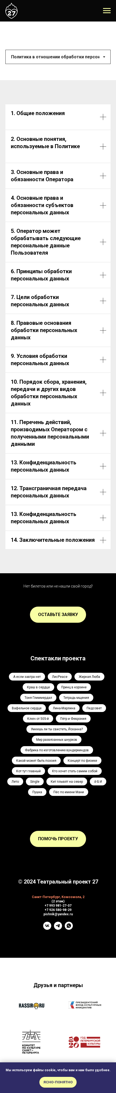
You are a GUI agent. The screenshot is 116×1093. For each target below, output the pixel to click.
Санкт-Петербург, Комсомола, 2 (58, 897)
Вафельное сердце (27, 708)
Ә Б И (98, 782)
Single (34, 782)
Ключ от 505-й (38, 719)
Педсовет (94, 708)
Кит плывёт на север (67, 782)
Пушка (37, 792)
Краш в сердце (38, 687)
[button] (58, 615)
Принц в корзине (74, 687)
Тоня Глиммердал (38, 698)
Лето (15, 782)
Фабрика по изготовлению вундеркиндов (57, 750)
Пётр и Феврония (73, 719)
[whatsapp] (69, 928)
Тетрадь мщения (76, 698)
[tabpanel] (58, 326)
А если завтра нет (27, 677)
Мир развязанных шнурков (56, 740)
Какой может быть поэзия (36, 761)
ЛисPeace (59, 677)
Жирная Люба (89, 677)
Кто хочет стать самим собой (74, 771)
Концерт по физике (82, 761)
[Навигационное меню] (107, 10)
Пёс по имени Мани (68, 792)
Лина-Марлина (64, 708)
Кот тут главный (28, 771)
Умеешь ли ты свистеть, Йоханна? (57, 729)
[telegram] (58, 928)
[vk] (47, 928)
